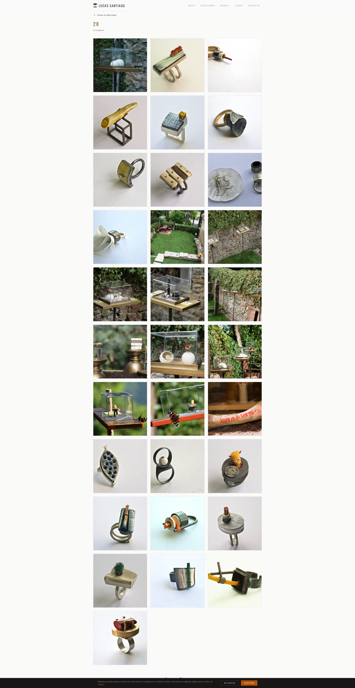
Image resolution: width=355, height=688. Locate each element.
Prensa (224, 5)
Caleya (239, 5)
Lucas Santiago (112, 5)
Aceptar (249, 683)
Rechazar (229, 683)
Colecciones (207, 5)
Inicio (191, 5)
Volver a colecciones (106, 15)
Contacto (254, 5)
